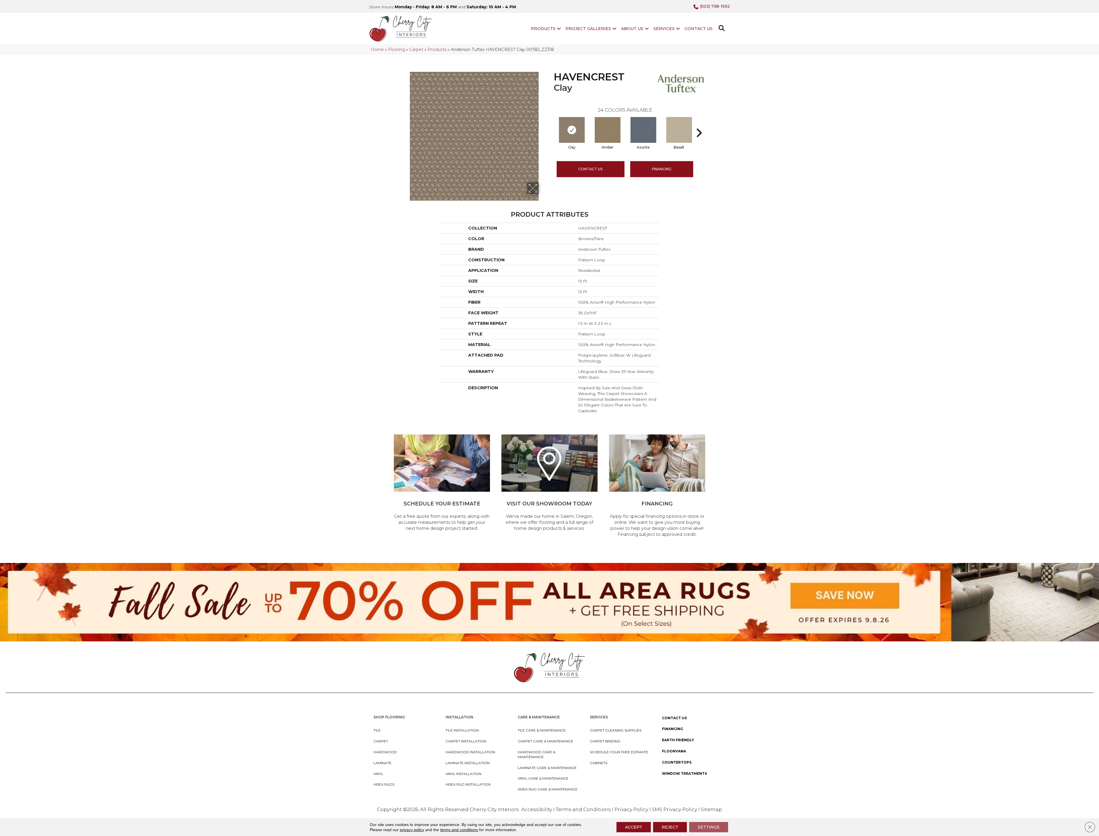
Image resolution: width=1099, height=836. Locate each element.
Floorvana (674, 751)
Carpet (416, 49)
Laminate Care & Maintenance (547, 768)
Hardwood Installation (470, 752)
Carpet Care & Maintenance (545, 741)
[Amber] (607, 130)
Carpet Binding (605, 741)
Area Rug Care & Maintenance (548, 789)
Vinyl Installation (463, 774)
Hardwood (385, 752)
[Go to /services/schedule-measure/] (442, 483)
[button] (559, 28)
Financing (672, 729)
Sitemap (711, 809)
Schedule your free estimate (619, 752)
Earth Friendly (678, 740)
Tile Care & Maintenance (542, 730)
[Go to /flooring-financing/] (657, 486)
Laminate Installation (468, 763)
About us (632, 28)
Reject (670, 827)
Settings (709, 827)
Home (377, 49)
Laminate (382, 763)
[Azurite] (643, 130)
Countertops (676, 762)
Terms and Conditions (583, 809)
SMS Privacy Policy (675, 809)
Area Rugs (383, 784)
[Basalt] (679, 130)
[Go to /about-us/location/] (549, 483)
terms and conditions (459, 829)
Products (543, 28)
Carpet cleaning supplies (615, 730)
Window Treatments (684, 773)
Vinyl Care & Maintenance (543, 778)
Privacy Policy (631, 809)
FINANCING (661, 169)
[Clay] (572, 130)
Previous (551, 124)
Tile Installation (462, 730)
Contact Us (699, 28)
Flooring (396, 49)
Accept (633, 827)
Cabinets (598, 763)
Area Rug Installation (468, 784)
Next (699, 124)
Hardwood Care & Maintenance (536, 754)
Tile (377, 730)
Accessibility (536, 809)
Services (664, 28)
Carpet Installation (466, 741)
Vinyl (378, 774)
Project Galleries (588, 28)
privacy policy (412, 829)
